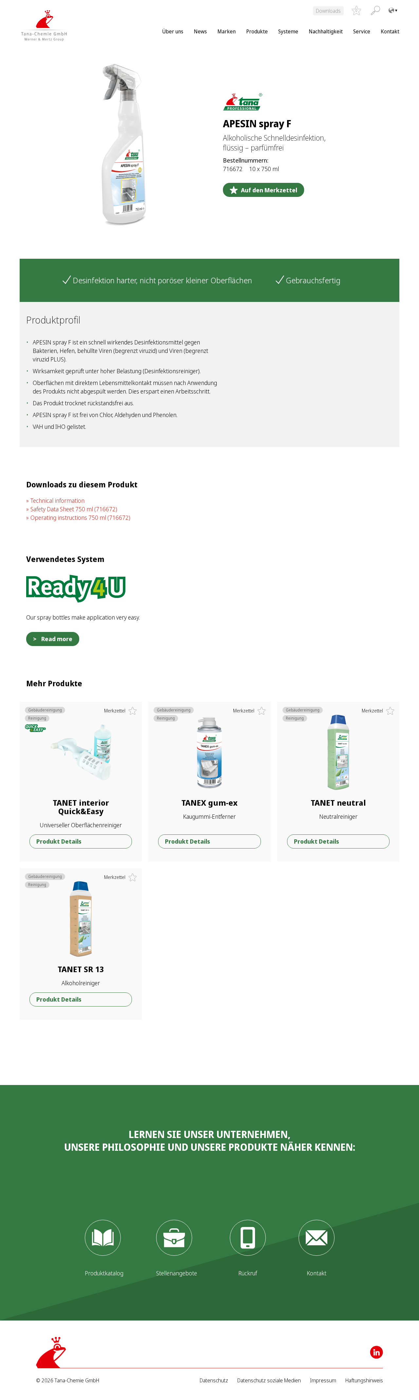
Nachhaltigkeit (326, 31)
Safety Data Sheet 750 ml (73, 509)
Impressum (323, 1380)
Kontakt (390, 31)
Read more (56, 639)
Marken (226, 31)
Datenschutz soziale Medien (269, 1380)
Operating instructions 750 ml (80, 517)
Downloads (328, 10)
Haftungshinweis (364, 1380)
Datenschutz (214, 1380)
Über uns (172, 31)
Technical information (57, 500)
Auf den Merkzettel (269, 190)
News (200, 31)
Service (361, 31)
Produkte (257, 31)
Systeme (288, 31)
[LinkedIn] (376, 1352)
